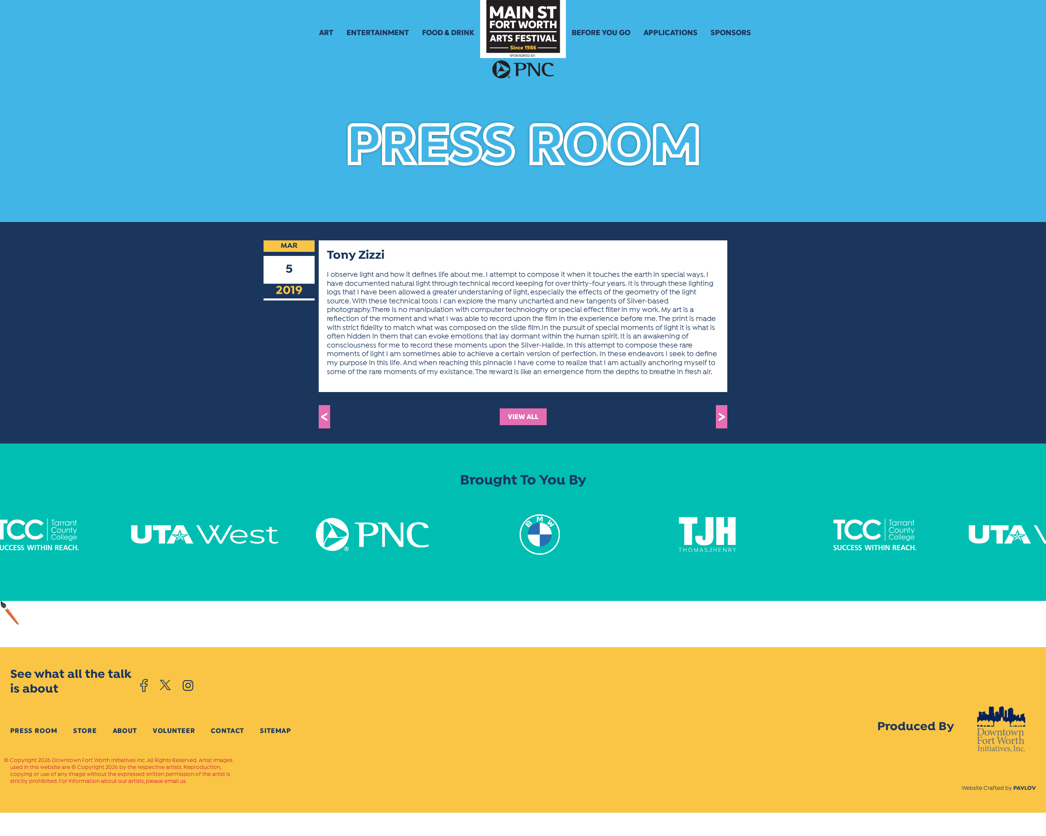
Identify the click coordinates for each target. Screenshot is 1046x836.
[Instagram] (188, 685)
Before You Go (601, 33)
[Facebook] (144, 685)
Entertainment (377, 33)
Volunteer (174, 730)
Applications (670, 33)
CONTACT (227, 730)
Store (84, 730)
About (125, 730)
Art (326, 33)
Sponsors (731, 33)
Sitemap (275, 730)
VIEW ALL (523, 416)
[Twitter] (165, 685)
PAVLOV (1024, 788)
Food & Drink (448, 33)
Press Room (33, 730)
